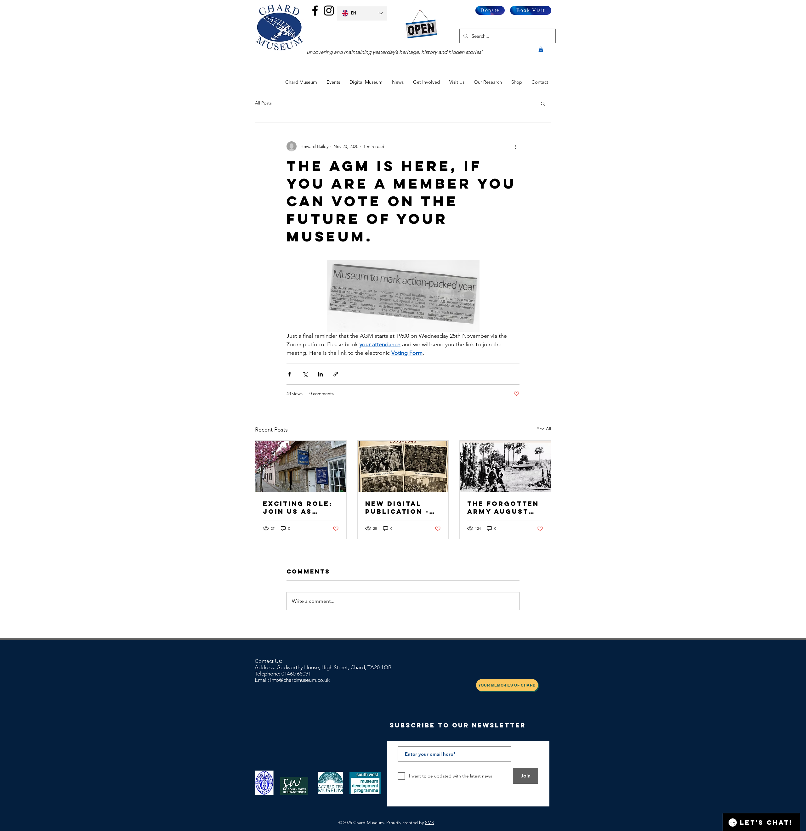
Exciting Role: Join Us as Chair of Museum (298, 507)
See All (544, 429)
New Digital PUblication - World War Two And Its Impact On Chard (403, 507)
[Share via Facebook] (289, 374)
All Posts (263, 103)
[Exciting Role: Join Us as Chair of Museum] (300, 466)
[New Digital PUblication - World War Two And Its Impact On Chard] (403, 466)
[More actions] (515, 146)
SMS (429, 822)
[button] (540, 49)
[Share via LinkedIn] (320, 374)
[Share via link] (336, 374)
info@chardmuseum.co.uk (300, 680)
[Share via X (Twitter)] (305, 374)
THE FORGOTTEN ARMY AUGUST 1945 (503, 507)
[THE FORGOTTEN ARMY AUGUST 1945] (505, 466)
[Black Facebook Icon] (315, 10)
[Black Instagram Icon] (329, 10)
